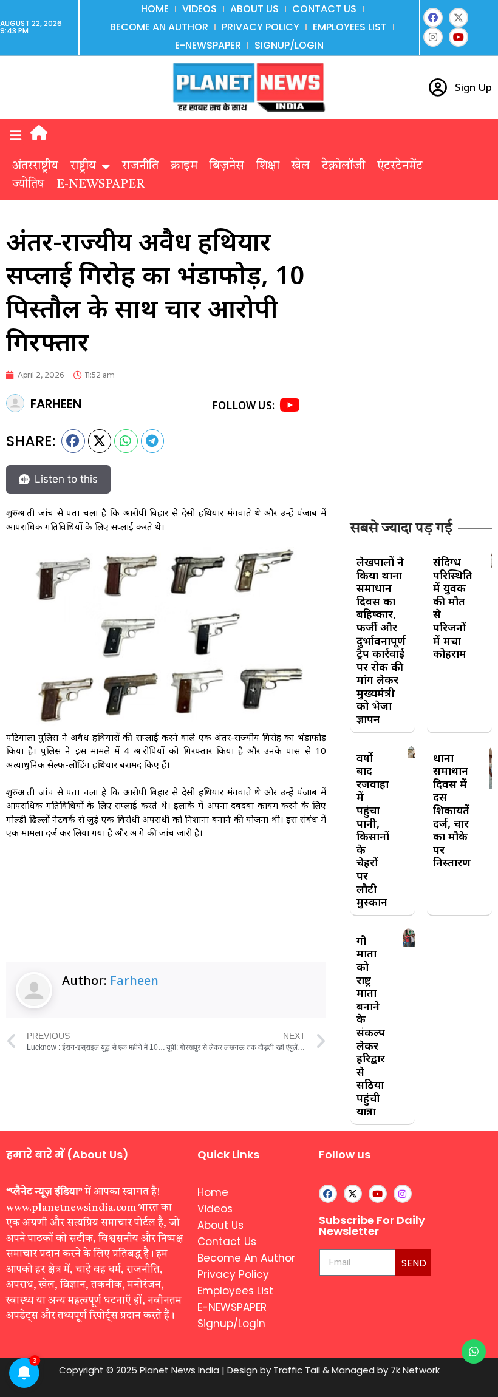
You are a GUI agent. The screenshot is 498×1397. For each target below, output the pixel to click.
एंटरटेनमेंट (400, 166)
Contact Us (324, 9)
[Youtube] (458, 37)
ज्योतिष (28, 184)
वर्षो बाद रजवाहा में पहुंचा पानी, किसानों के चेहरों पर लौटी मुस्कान (372, 829)
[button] (15, 135)
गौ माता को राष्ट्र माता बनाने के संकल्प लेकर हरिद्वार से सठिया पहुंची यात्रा (370, 1025)
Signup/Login (289, 45)
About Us (254, 9)
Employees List (350, 27)
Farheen (134, 980)
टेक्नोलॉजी (343, 166)
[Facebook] (433, 17)
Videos (199, 9)
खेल (301, 166)
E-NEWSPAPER (208, 45)
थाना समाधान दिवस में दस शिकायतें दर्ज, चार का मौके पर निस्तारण (452, 810)
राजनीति (140, 166)
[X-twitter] (458, 17)
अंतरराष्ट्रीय (35, 166)
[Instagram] (433, 37)
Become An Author (159, 27)
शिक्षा (267, 166)
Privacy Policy (260, 27)
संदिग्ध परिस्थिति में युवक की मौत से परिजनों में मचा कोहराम (452, 607)
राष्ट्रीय (83, 166)
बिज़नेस (227, 166)
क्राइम (184, 166)
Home (155, 9)
